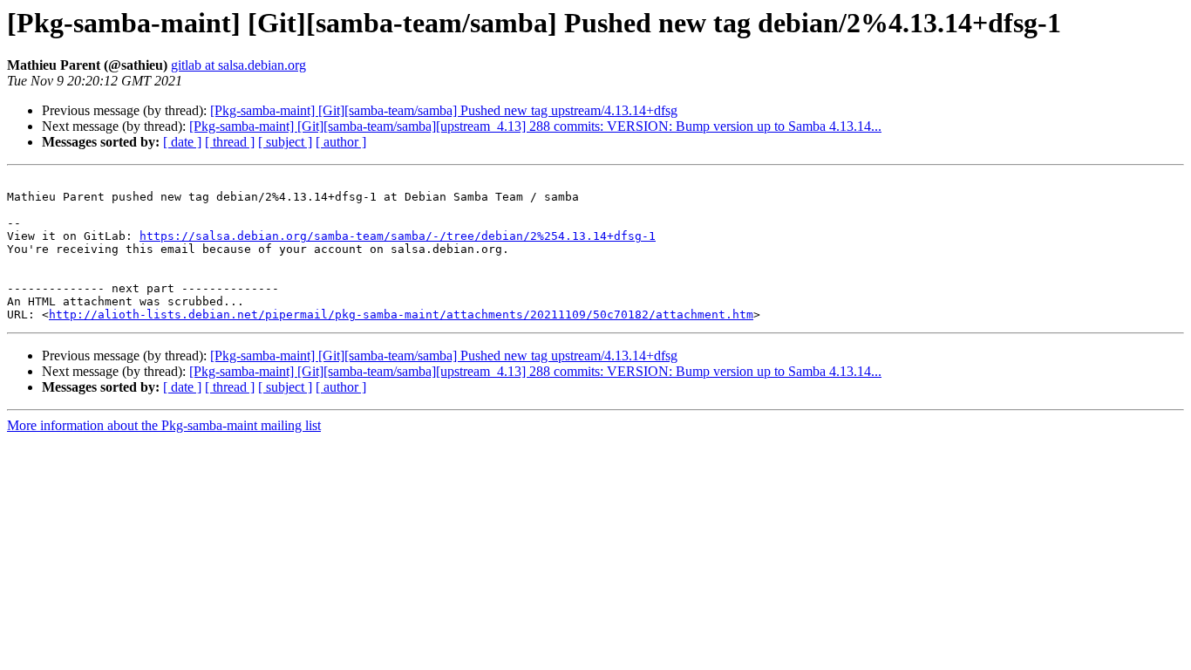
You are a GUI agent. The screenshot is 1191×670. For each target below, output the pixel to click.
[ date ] (182, 141)
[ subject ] (285, 141)
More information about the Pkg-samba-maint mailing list (164, 425)
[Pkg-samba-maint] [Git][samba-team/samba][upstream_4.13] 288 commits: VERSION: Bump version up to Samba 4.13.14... (535, 126)
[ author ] (341, 141)
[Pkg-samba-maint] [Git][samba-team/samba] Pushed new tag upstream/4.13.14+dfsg (443, 110)
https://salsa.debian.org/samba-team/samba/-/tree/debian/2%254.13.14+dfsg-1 (398, 236)
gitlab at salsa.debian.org (238, 65)
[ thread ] (230, 141)
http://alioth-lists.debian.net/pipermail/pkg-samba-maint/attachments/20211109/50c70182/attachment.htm (401, 314)
